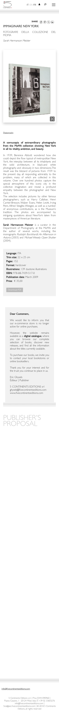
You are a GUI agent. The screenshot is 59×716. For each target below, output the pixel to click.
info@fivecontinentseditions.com (29, 704)
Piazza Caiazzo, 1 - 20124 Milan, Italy (20, 701)
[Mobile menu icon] (53, 5)
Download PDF (14, 290)
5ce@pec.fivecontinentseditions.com (19, 706)
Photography (8, 133)
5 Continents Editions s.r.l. (20, 698)
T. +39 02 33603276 (46, 701)
